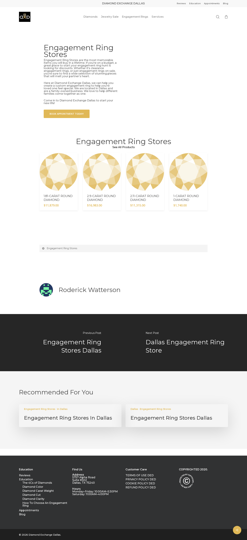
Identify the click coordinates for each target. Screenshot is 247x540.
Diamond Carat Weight (38, 491)
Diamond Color (32, 487)
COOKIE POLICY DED (140, 483)
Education (26, 479)
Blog (22, 514)
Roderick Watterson (89, 290)
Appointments (29, 510)
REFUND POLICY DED (141, 487)
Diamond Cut (31, 495)
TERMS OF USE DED (140, 475)
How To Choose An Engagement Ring (44, 504)
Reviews (24, 475)
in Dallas (62, 409)
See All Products (123, 147)
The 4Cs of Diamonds (37, 482)
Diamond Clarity (33, 499)
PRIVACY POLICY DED (141, 479)
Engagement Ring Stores (62, 248)
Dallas (134, 409)
